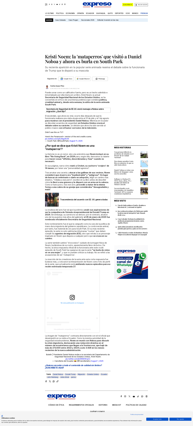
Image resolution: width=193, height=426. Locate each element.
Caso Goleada (60, 20)
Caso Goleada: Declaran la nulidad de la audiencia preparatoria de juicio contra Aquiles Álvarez (131, 221)
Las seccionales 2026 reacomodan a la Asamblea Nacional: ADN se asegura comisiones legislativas (123, 191)
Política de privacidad (136, 414)
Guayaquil (100, 13)
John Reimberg (52, 377)
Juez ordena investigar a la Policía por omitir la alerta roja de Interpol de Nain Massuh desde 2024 (133, 213)
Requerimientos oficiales (81, 405)
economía (70, 13)
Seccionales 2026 (87, 20)
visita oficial (64, 377)
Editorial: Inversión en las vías (108, 20)
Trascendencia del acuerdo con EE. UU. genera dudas (84, 199)
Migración (81, 374)
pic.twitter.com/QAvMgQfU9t (57, 139)
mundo (135, 13)
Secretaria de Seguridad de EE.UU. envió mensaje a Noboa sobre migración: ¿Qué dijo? (75, 110)
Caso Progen (73, 20)
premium (144, 13)
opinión (80, 13)
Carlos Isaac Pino (57, 86)
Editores (103, 405)
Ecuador (90, 13)
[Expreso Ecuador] (61, 398)
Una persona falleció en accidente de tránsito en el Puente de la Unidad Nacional (123, 154)
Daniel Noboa (58, 374)
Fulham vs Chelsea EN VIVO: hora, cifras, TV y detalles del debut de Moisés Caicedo (122, 181)
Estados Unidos (93, 374)
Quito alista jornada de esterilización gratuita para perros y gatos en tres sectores (132, 228)
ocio (128, 13)
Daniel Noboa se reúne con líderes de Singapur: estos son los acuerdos (124, 172)
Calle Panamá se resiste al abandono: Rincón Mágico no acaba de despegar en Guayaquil (133, 234)
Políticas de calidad (136, 405)
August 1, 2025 (97, 361)
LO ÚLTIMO (49, 13)
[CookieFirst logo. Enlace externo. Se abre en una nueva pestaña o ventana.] (2, 416)
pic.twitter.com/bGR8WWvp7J (78, 359)
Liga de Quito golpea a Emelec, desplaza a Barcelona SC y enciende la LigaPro (132, 206)
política (60, 13)
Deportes (119, 13)
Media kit (116, 405)
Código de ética (56, 405)
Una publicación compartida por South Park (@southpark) (72, 329)
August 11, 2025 (76, 141)
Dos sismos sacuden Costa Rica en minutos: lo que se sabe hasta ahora (123, 163)
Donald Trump (70, 374)
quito (110, 13)
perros (73, 377)
